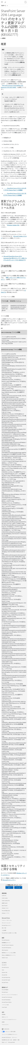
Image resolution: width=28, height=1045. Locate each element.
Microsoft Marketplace (6, 999)
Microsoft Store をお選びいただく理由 (9, 932)
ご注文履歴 (4, 930)
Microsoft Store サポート (6, 925)
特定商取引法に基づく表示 (7, 1039)
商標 (18, 1039)
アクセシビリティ (5, 1024)
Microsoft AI (4, 964)
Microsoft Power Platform (6, 1002)
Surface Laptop (4, 898)
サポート (3, 5)
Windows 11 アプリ (5, 913)
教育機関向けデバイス (6, 942)
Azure (3, 969)
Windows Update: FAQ (13, 225)
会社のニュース (5, 1017)
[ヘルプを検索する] (5, 2)
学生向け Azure (5, 957)
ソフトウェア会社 (5, 1004)
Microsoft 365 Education (6, 947)
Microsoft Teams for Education (7, 945)
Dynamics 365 (4, 972)
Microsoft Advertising (6, 977)
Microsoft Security (5, 967)
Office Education (5, 950)
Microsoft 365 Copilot (6, 980)
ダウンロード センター (6, 922)
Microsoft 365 (4, 975)
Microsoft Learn (5, 992)
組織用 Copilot (4, 903)
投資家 (3, 1022)
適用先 (3, 38)
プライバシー (14, 1037)
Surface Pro (4, 895)
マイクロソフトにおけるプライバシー (9, 1019)
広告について (4, 1042)
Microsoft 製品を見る (6, 910)
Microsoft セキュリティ (9, 880)
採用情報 (3, 1014)
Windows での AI (5, 908)
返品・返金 (4, 927)
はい (9, 887)
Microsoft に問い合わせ (6, 1037)
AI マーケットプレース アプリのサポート (10, 994)
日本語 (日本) (6, 1029)
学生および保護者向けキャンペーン (9, 955)
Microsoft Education (5, 940)
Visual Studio (4, 1007)
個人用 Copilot (4, 905)
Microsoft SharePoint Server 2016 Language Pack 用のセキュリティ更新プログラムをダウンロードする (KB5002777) (15, 258)
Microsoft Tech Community (7, 997)
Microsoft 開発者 (5, 989)
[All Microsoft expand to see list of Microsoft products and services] (2, 2)
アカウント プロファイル (7, 920)
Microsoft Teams (5, 982)
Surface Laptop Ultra (6, 900)
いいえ (18, 887)
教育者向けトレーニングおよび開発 (9, 952)
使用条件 (15, 1039)
